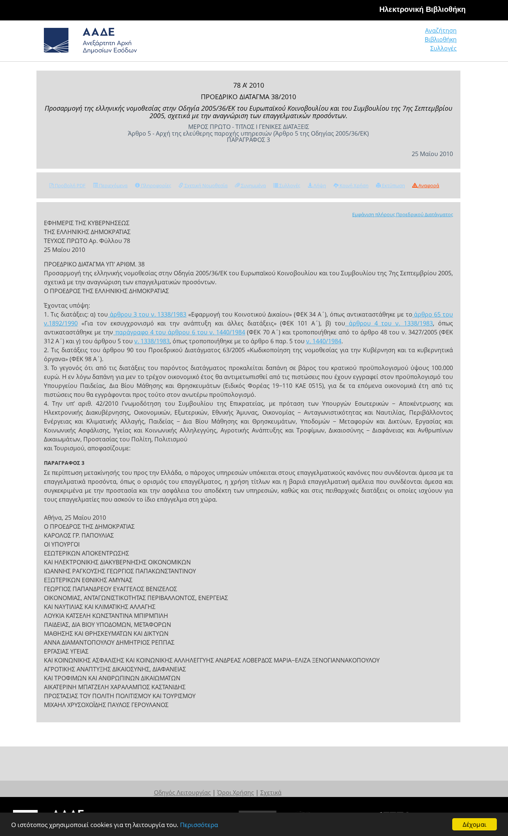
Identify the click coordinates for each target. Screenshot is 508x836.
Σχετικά (271, 792)
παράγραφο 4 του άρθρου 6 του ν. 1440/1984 (179, 332)
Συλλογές (443, 48)
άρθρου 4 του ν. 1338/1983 (389, 323)
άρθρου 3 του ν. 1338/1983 (147, 314)
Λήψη (319, 185)
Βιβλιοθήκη (441, 39)
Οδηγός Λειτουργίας (182, 792)
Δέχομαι (474, 824)
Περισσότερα (199, 824)
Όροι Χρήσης (235, 792)
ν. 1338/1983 (152, 341)
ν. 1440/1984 (323, 341)
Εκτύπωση (393, 185)
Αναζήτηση (441, 30)
